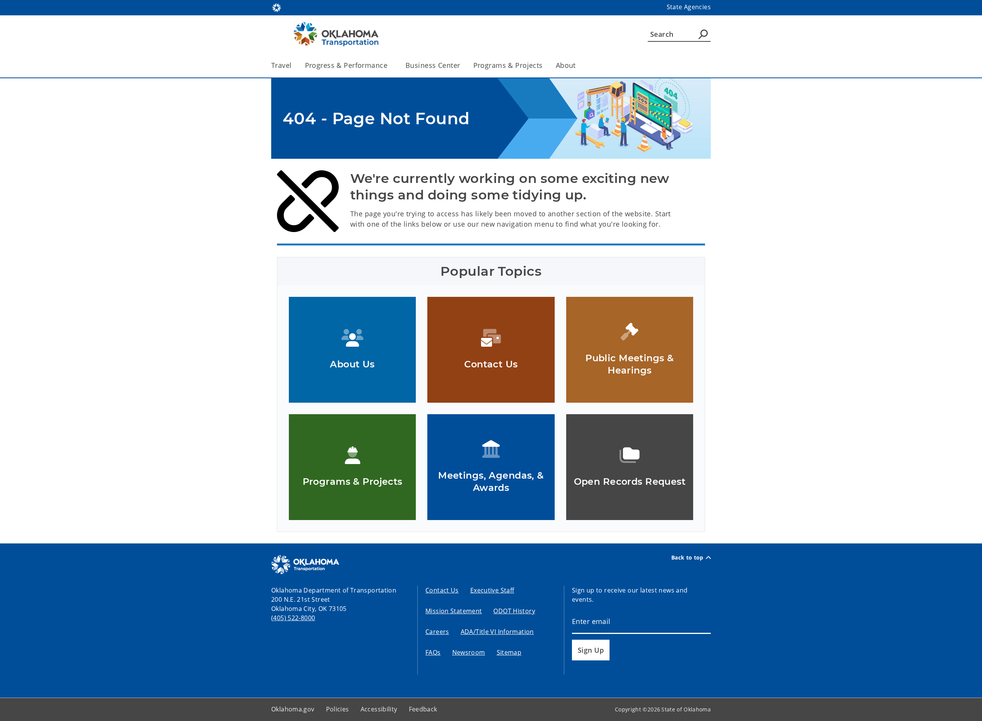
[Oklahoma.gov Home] (276, 7)
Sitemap (509, 652)
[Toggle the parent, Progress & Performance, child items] (389, 65)
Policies (337, 709)
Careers (437, 631)
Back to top (687, 557)
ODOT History (514, 611)
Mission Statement (453, 611)
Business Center (432, 65)
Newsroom (468, 652)
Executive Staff (492, 590)
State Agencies (689, 7)
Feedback (423, 709)
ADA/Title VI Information (497, 631)
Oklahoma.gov (293, 709)
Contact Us (442, 590)
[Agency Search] (703, 34)
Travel (281, 65)
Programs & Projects (508, 65)
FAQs (433, 652)
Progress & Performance (346, 65)
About (566, 65)
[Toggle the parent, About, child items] (578, 65)
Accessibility (379, 709)
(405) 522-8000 (293, 618)
